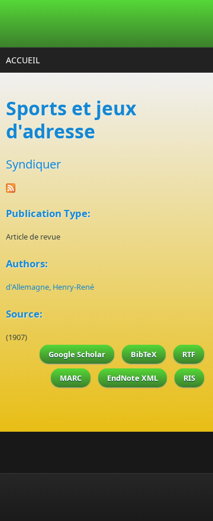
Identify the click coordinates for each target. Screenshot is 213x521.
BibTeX (144, 354)
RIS (189, 378)
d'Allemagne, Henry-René (50, 286)
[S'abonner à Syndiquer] (106, 188)
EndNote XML (132, 378)
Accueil (23, 60)
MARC (71, 378)
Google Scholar (77, 354)
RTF (188, 354)
